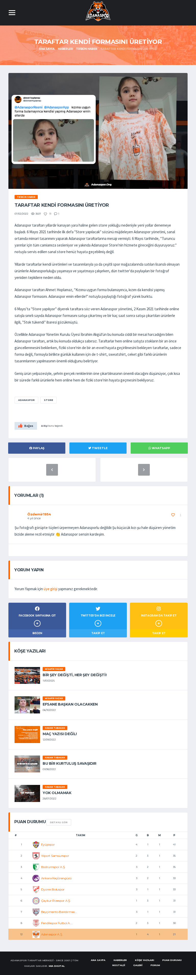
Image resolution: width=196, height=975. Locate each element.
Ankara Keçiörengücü (56, 878)
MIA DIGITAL (57, 966)
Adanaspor (26, 400)
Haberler (65, 49)
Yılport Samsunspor (55, 856)
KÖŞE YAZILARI (144, 960)
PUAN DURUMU (172, 960)
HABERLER (120, 960)
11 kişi (44, 425)
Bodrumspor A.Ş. (53, 867)
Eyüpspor (48, 844)
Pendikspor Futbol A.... (57, 923)
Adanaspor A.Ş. (52, 934)
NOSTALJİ (118, 965)
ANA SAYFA (98, 960)
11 (49, 213)
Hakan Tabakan (55, 728)
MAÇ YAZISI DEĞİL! (60, 734)
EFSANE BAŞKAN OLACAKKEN (70, 704)
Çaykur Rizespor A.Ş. (56, 901)
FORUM (155, 965)
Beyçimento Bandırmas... (59, 912)
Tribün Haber (86, 49)
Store (48, 400)
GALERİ (137, 965)
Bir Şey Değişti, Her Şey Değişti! (74, 675)
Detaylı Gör (59, 822)
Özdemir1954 (39, 514)
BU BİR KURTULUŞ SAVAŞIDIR (69, 763)
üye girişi (50, 588)
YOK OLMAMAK (57, 793)
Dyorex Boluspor (53, 889)
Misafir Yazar (54, 669)
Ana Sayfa (47, 49)
